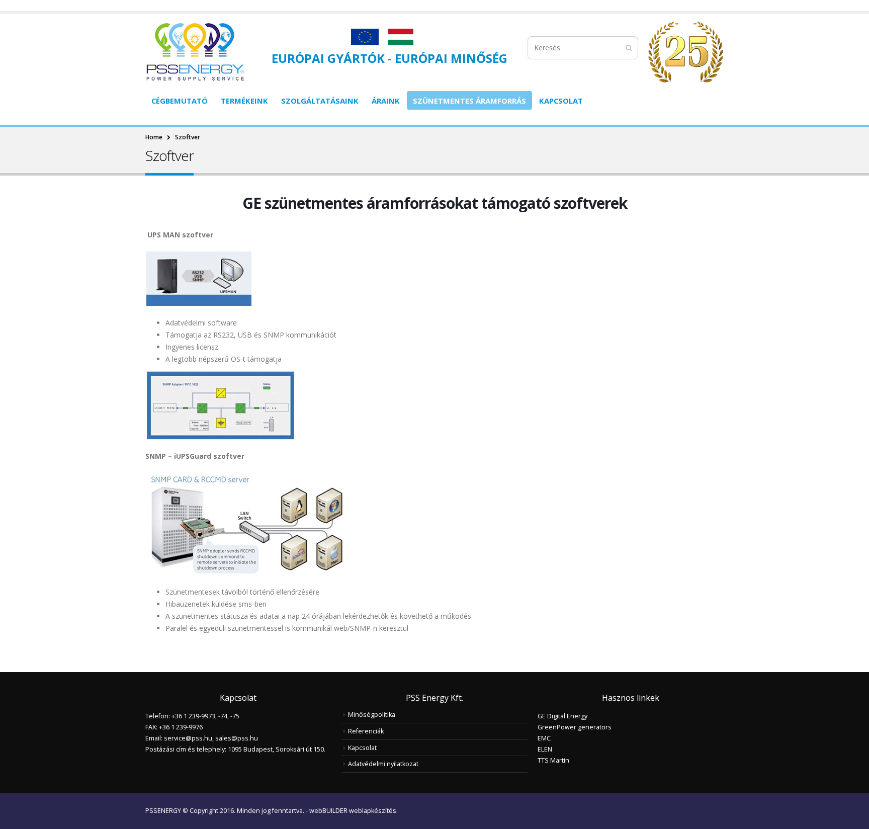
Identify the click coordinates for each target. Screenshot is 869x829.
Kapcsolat (561, 101)
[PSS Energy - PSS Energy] (194, 51)
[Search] (629, 47)
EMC (544, 738)
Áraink (386, 101)
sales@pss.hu (236, 738)
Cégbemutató (179, 101)
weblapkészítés (372, 810)
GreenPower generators (575, 727)
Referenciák (366, 731)
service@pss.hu (188, 738)
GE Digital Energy (562, 716)
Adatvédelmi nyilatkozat (383, 764)
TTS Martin (553, 760)
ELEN (545, 749)
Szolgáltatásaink (320, 101)
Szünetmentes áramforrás (469, 101)
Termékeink (244, 101)
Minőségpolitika (371, 714)
